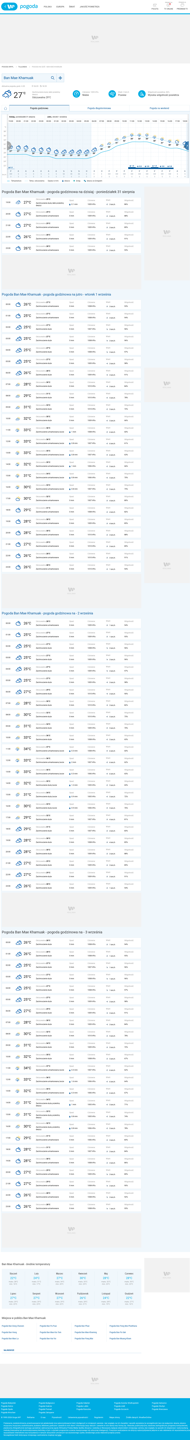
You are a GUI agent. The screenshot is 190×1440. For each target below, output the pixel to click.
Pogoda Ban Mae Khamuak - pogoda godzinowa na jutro (42, 294)
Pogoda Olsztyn (158, 1406)
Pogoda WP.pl (8, 67)
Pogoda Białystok (8, 1403)
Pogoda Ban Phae (82, 1326)
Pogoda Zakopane (46, 1412)
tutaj (59, 1435)
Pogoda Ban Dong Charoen (13, 1326)
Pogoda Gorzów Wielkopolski (126, 1403)
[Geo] (60, 78)
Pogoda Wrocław (8, 1412)
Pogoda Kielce (7, 1406)
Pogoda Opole (7, 1409)
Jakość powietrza (89, 6)
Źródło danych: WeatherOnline (138, 1417)
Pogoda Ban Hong (9, 1332)
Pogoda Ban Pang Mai (84, 1338)
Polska (48, 6)
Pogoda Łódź (119, 1406)
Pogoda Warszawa (160, 1409)
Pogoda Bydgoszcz (47, 1403)
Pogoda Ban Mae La (10, 1338)
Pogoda (29, 6)
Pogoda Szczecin (121, 1409)
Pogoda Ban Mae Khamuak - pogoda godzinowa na (39, 613)
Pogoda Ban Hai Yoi (48, 1338)
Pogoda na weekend (159, 108)
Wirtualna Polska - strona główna (9, 7)
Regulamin (98, 1417)
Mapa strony (114, 1417)
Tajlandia (22, 67)
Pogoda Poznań (45, 1409)
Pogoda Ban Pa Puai (48, 1326)
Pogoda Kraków (45, 1406)
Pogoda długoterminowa (99, 108)
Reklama (30, 1417)
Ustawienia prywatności (78, 1417)
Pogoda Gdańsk (83, 1403)
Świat (72, 6)
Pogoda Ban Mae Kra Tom (50, 1332)
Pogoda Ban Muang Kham (120, 1338)
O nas (43, 1417)
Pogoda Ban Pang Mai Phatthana (123, 1326)
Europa (60, 6)
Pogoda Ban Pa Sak (118, 1332)
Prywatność (57, 1417)
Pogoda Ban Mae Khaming (86, 1332)
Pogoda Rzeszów (83, 1409)
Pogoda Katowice (159, 1403)
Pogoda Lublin (82, 1406)
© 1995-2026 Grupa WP (11, 1417)
